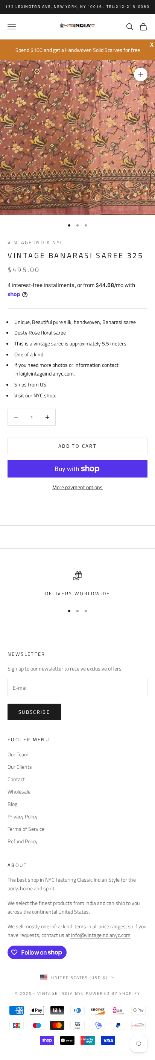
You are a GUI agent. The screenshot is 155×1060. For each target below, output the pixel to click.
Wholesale (19, 791)
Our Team (18, 754)
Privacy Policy (23, 816)
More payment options (77, 487)
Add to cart (77, 446)
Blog (12, 804)
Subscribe (34, 712)
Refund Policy (23, 841)
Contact (16, 779)
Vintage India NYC (36, 242)
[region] (77, 584)
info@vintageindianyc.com (100, 935)
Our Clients (20, 767)
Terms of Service (26, 829)
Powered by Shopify (113, 993)
